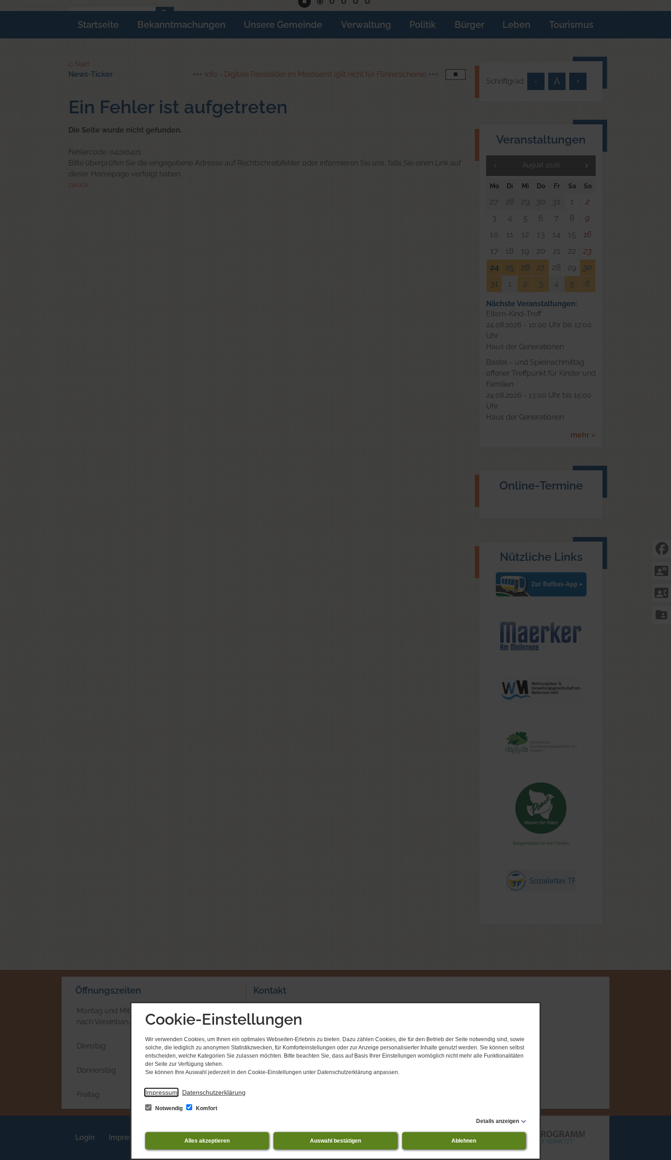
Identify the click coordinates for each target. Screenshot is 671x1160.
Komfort (205, 1108)
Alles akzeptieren (207, 1141)
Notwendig (169, 1108)
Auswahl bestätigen (335, 1141)
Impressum (161, 1092)
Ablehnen (463, 1141)
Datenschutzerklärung (214, 1092)
